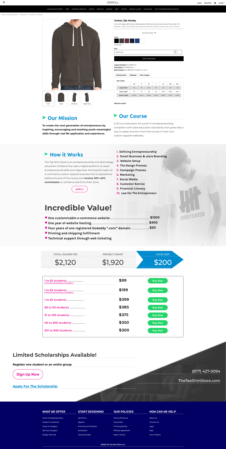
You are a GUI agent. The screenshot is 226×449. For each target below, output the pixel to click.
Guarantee (118, 422)
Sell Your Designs (49, 430)
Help (151, 430)
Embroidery (118, 67)
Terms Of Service (121, 418)
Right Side (87, 104)
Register (207, 3)
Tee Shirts (82, 418)
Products (24, 14)
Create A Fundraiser (50, 422)
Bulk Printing (119, 70)
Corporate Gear (84, 435)
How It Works (155, 435)
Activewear (82, 430)
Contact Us (154, 422)
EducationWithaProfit (10, 14)
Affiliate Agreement (122, 430)
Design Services (49, 435)
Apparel (81, 422)
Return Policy (119, 435)
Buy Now (157, 280)
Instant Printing (120, 65)
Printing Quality (120, 426)
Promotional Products (87, 426)
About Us (153, 418)
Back (61, 104)
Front (48, 104)
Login (199, 3)
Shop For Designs (49, 426)
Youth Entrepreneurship (52, 418)
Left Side (74, 104)
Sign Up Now (27, 374)
